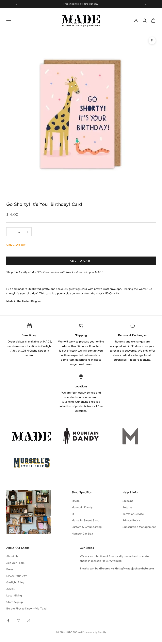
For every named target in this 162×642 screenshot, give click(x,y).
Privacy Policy (131, 520)
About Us (12, 556)
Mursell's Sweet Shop (85, 520)
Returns (127, 507)
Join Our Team (15, 563)
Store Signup (14, 602)
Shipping (127, 501)
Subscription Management (139, 527)
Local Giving (14, 595)
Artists (10, 589)
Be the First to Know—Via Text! (26, 608)
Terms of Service (133, 514)
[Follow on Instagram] (19, 621)
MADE (76, 501)
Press (9, 569)
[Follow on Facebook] (8, 621)
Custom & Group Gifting (87, 527)
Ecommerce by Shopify (94, 632)
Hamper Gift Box (82, 534)
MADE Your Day (16, 576)
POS (75, 632)
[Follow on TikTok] (29, 621)
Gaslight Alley (15, 582)
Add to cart (81, 261)
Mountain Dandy (82, 507)
